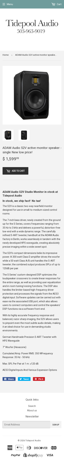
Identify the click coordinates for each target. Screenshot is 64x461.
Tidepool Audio (33, 440)
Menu (10, 4)
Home (6, 55)
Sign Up (55, 424)
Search (32, 406)
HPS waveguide (29, 242)
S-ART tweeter (19, 235)
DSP (39, 274)
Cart (58, 4)
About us (32, 410)
